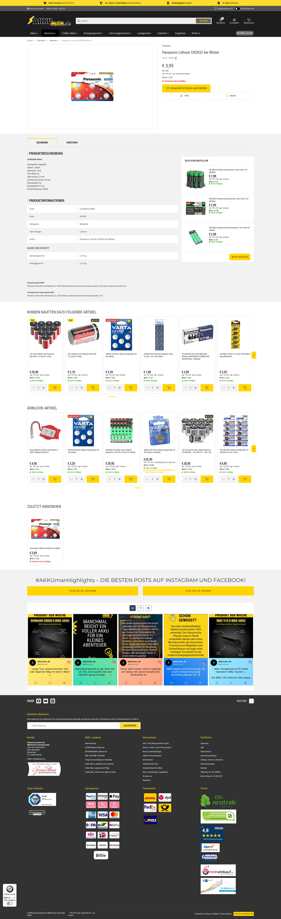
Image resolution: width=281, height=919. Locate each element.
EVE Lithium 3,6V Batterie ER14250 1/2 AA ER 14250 (82, 355)
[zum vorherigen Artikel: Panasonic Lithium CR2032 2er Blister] (245, 40)
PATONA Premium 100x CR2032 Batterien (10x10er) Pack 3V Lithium (121, 451)
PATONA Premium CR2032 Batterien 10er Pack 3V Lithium (229, 228)
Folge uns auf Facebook (198, 591)
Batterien (53, 40)
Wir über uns (147, 776)
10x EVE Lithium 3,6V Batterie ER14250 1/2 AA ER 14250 (42, 355)
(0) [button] (225, 8)
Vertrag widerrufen (243, 914)
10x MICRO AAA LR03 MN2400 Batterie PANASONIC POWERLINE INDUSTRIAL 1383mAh (195, 356)
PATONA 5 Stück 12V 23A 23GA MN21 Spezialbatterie (235, 355)
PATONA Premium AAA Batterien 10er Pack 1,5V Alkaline (229, 200)
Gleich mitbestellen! (196, 160)
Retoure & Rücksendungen (152, 752)
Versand (179, 74)
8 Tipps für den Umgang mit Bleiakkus (98, 760)
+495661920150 (36, 755)
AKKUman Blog (90, 743)
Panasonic (166, 46)
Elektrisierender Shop (150, 764)
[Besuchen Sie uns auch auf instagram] (52, 701)
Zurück (30, 40)
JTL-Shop (207, 914)
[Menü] (15, 885)
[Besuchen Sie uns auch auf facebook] (38, 701)
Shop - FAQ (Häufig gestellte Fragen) (156, 743)
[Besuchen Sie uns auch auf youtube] (45, 701)
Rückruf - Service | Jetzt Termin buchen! (157, 747)
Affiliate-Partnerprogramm (152, 756)
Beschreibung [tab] (42, 142)
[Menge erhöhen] (44, 387)
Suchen (203, 20)
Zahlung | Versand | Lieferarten (212, 760)
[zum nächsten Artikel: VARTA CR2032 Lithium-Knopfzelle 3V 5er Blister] (251, 40)
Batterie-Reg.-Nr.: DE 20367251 (212, 776)
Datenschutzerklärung (64, 719)
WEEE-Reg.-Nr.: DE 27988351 (211, 772)
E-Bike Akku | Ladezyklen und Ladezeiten (99, 764)
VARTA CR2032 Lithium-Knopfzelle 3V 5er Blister (121, 355)
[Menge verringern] (33, 387)
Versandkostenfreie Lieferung (164, 462)
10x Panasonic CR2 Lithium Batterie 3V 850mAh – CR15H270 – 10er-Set (196, 451)
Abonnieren (130, 725)
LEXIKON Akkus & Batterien (94, 747)
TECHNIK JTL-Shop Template (221, 914)
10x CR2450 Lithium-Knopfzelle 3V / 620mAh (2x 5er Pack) (234, 451)
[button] (45, 334)
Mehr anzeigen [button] (240, 257)
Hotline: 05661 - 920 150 (55, 8)
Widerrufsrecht (206, 752)
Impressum (204, 743)
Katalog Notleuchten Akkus (152, 768)
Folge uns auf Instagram (82, 591)
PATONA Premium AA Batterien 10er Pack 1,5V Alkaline (228, 171)
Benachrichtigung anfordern (189, 88)
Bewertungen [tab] (72, 142)
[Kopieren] (176, 58)
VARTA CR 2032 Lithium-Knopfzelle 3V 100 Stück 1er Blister (159, 451)
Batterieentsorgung (208, 764)
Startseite (41, 40)
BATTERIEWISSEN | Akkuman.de (96, 752)
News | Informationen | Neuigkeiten (155, 772)
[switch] (10, 903)
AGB (202, 747)
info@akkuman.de (38, 759)
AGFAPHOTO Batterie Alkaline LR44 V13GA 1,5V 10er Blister (158, 355)
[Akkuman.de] (49, 20)
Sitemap (204, 768)
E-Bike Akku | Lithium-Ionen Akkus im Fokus (100, 772)
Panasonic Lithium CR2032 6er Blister (77, 40)
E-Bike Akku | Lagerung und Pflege (97, 768)
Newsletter (147, 780)
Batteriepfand (148, 760)
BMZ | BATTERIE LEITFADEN (94, 756)
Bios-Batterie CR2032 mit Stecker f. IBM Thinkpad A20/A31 (44, 451)
